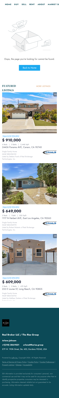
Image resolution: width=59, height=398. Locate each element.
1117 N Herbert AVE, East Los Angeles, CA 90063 (26, 218)
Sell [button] (24, 4)
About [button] (41, 4)
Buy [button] (16, 4)
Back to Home (29, 67)
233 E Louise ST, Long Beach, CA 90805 (22, 289)
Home (8, 4)
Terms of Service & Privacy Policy (14, 362)
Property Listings (8, 365)
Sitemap (19, 365)
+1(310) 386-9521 (10, 344)
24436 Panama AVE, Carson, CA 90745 (22, 147)
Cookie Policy (33, 362)
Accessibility (27, 365)
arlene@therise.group (33, 344)
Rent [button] (32, 4)
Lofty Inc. (14, 357)
